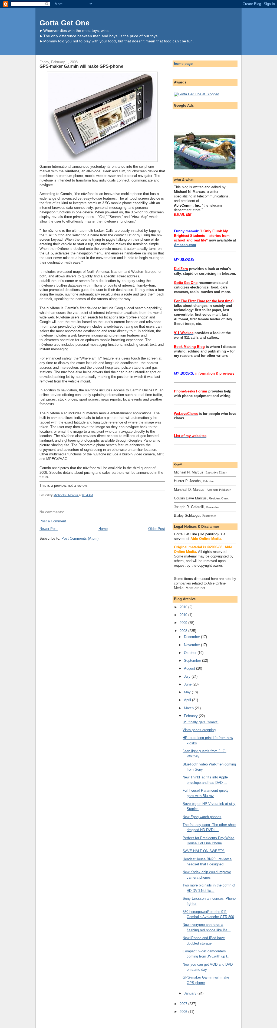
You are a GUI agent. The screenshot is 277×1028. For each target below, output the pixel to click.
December (192, 637)
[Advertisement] (205, 119)
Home (103, 529)
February (191, 716)
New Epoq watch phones (202, 817)
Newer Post (48, 529)
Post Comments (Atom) (79, 538)
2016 (184, 607)
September (193, 661)
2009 (184, 623)
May (188, 692)
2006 (184, 1012)
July (188, 676)
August (190, 668)
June (188, 684)
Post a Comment (52, 521)
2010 (184, 615)
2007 (184, 1004)
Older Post (156, 529)
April (188, 700)
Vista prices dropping (199, 730)
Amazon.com (185, 245)
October (190, 653)
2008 (184, 631)
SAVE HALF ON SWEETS (204, 851)
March (189, 708)
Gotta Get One (64, 23)
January (190, 993)
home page (183, 64)
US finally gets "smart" (200, 722)
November (192, 645)
